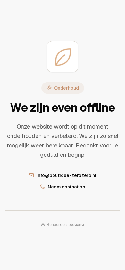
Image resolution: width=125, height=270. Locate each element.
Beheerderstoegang (65, 224)
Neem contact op (66, 187)
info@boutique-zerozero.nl (66, 175)
